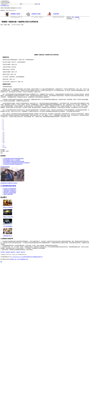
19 (3, 141)
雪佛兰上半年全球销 (8, 216)
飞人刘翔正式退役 (56, 13)
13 (3, 134)
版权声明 (13, 252)
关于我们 (3, 252)
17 (3, 139)
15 (3, 136)
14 (3, 135)
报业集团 (8, 252)
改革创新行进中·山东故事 (35, 13)
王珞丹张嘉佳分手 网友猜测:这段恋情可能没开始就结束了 (16, 162)
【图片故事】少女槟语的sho (9, 191)
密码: (21, 4)
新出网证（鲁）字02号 (15, 259)
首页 (73, 17)
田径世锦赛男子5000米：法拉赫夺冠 (11, 159)
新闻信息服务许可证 (28, 256)
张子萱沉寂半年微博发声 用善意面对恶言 (12, 164)
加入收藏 (3, 5)
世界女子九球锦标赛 (8, 207)
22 (3, 146)
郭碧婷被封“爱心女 (7, 235)
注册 (39, 4)
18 (3, 140)
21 (3, 144)
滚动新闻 (77, 17)
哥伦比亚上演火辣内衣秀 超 (9, 188)
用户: (6, 4)
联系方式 (23, 252)
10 (3, 129)
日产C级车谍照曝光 (7, 226)
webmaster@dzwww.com (17, 256)
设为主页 (7, 5)
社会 (2, 166)
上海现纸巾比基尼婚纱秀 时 (9, 190)
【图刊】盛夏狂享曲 (8, 194)
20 (3, 142)
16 (3, 137)
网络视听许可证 (24, 259)
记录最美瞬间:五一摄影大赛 (15, 13)
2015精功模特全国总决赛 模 (8, 186)
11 (3, 131)
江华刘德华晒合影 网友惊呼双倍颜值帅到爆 (13, 158)
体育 (6, 166)
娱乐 (4, 166)
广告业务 (18, 252)
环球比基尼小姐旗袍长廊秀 (9, 192)
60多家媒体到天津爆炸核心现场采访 (9, 183)
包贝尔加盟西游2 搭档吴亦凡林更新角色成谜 (13, 161)
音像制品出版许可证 (37, 256)
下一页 (4, 147)
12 (3, 133)
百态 (9, 166)
